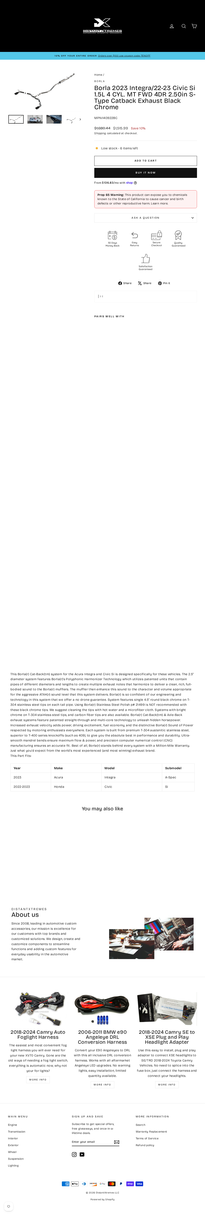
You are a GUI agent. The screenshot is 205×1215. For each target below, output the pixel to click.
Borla (99, 81)
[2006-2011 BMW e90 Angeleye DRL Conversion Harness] (102, 1009)
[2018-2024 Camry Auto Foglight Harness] (38, 1009)
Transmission (16, 1131)
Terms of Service (147, 1138)
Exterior (13, 1145)
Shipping (100, 133)
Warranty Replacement (151, 1131)
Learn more (159, 203)
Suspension (16, 1158)
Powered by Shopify (102, 1199)
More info (38, 1079)
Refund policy (145, 1145)
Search (140, 1125)
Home (98, 74)
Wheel (12, 1152)
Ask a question (146, 217)
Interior (13, 1138)
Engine (12, 1125)
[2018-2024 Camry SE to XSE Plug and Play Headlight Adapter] (167, 1009)
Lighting (13, 1165)
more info (167, 1084)
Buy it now (146, 172)
